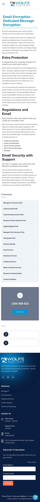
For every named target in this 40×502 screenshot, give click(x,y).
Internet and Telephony (8, 406)
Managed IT (5, 391)
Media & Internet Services (12, 267)
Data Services (8, 250)
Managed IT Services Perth (12, 203)
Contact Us (20, 312)
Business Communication (12, 273)
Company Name (8, 473)
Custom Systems (6, 403)
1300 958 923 (9, 435)
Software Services (9, 261)
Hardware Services (10, 256)
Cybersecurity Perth (10, 209)
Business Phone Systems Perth (14, 220)
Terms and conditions (19, 496)
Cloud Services (6, 395)
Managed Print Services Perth (13, 232)
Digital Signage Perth (10, 226)
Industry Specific (9, 244)
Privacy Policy (6, 496)
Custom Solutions (9, 279)
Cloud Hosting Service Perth (13, 214)
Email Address (8, 465)
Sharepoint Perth (9, 238)
